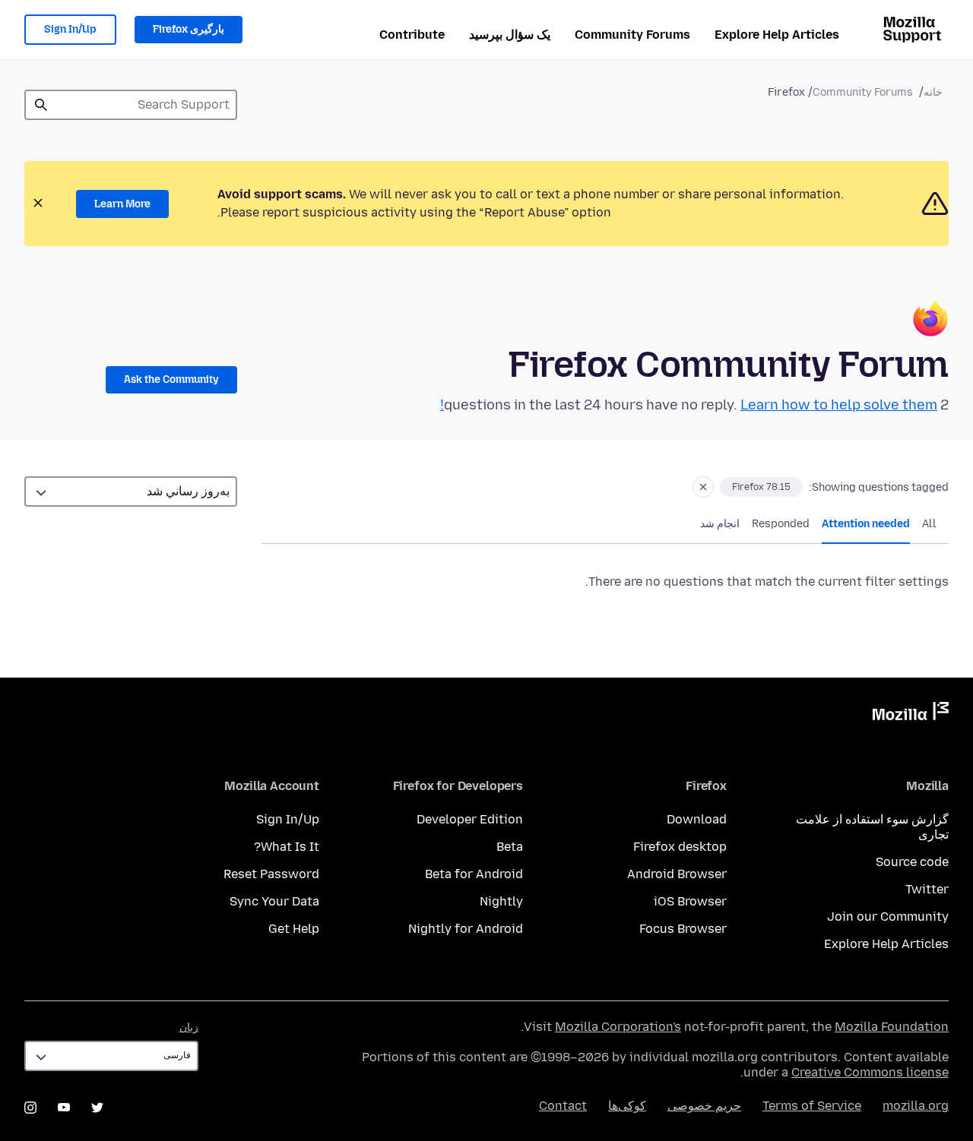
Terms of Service (811, 1105)
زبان (188, 1027)
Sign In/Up (70, 29)
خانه (933, 92)
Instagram (30, 1107)
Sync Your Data (274, 901)
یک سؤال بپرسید (509, 34)
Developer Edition (470, 819)
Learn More (122, 204)
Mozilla (911, 714)
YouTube (64, 1107)
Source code (912, 862)
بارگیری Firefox (188, 29)
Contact (563, 1105)
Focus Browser (683, 928)
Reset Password (271, 874)
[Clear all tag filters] (703, 487)
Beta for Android (474, 874)
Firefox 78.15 (761, 487)
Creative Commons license (870, 1072)
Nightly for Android (465, 928)
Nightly (501, 901)
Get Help (293, 928)
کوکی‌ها (627, 1105)
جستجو (41, 105)
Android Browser (677, 874)
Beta (509, 846)
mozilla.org (916, 1105)
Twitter (927, 889)
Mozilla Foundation (892, 1026)
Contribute (412, 34)
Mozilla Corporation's (618, 1026)
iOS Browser (690, 901)
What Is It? (286, 846)
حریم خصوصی (704, 1105)
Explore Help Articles (777, 34)
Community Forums (632, 34)
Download (697, 819)
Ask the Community (171, 379)
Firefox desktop (680, 846)
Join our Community (888, 916)
